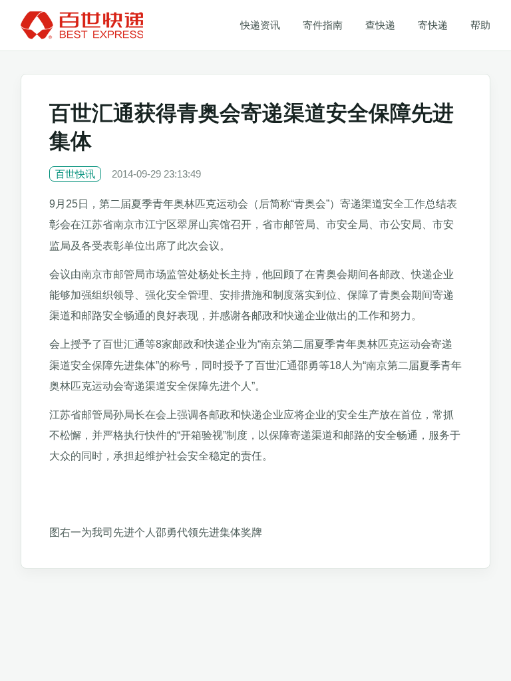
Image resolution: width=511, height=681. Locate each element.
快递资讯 (260, 25)
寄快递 (433, 25)
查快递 (380, 25)
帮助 (480, 25)
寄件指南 (323, 25)
